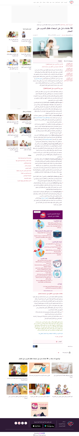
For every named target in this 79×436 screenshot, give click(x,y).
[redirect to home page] (71, 2)
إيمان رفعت (63, 35)
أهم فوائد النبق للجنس (27, 176)
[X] (22, 423)
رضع (50, 2)
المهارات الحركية (44, 198)
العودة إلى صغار (59, 336)
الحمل (62, 2)
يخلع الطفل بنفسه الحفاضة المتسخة (42, 118)
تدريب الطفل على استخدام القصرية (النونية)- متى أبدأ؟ (69, 65)
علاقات (47, 2)
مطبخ (38, 2)
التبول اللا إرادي (39, 79)
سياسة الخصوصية (62, 424)
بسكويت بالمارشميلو (27, 178)
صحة (53, 2)
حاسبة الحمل (57, 2)
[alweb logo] (42, 433)
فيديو (35, 2)
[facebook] (25, 423)
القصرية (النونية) (48, 140)
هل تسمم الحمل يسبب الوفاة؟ (26, 173)
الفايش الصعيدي (28, 168)
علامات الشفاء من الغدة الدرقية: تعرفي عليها (23, 160)
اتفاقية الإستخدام (62, 426)
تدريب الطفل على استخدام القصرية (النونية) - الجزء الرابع (68, 74)
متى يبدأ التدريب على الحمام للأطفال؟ (53, 64)
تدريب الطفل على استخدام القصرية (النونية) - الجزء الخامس (68, 79)
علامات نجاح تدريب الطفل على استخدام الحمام (51, 67)
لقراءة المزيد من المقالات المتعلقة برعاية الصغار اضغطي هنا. (50, 334)
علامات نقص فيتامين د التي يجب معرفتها (24, 171)
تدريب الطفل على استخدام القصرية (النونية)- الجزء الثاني (68, 70)
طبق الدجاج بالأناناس (27, 163)
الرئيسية (65, 2)
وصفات (44, 2)
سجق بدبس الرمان (28, 166)
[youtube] (19, 423)
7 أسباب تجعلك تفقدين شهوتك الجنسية (24, 181)
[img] (39, 409)
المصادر (60, 342)
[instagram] (16, 423)
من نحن (64, 421)
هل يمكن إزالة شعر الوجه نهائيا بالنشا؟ (24, 158)
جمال (41, 2)
